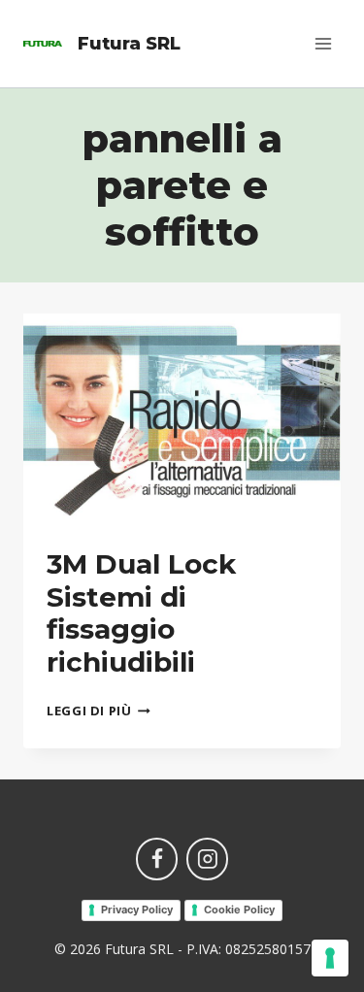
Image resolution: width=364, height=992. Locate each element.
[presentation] (182, 419)
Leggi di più (98, 710)
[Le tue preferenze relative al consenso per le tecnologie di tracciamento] (330, 958)
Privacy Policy (137, 909)
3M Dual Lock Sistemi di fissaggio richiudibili (141, 612)
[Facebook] (157, 859)
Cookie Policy (239, 909)
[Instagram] (207, 859)
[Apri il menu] (323, 43)
